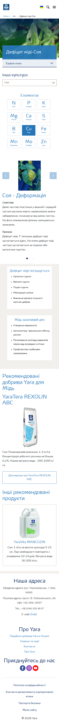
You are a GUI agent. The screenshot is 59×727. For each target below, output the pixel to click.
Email (33, 614)
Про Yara (29, 652)
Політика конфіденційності (29, 685)
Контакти (29, 646)
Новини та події (29, 641)
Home (6, 16)
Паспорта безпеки (30, 703)
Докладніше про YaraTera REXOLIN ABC (29, 477)
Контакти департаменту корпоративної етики (29, 694)
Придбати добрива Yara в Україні (29, 636)
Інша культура (15, 75)
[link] (13, 104)
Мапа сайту (29, 710)
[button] (5, 175)
